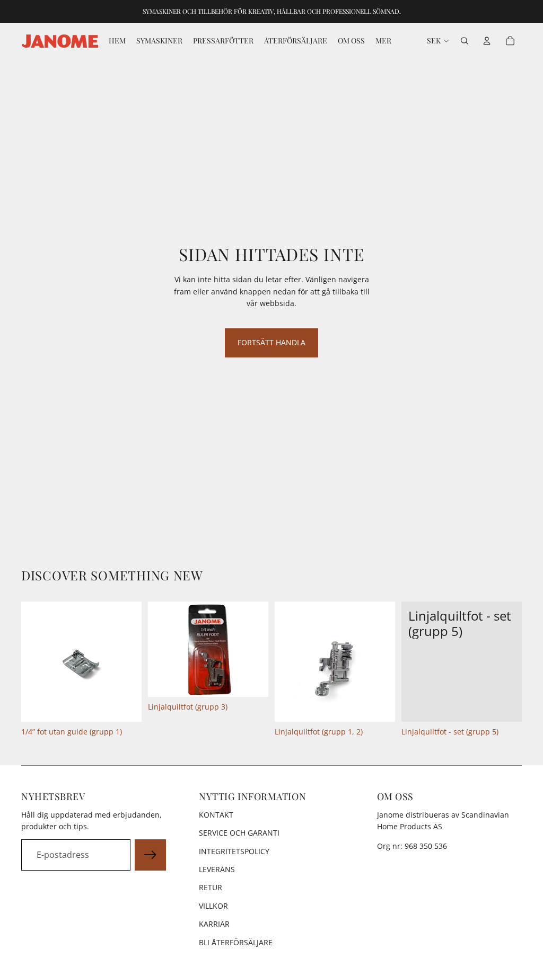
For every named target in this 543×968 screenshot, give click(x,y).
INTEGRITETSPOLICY (234, 851)
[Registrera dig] (151, 855)
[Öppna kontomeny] (486, 40)
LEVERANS (217, 869)
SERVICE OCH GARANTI (239, 833)
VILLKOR (213, 906)
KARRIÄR (214, 924)
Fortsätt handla (271, 342)
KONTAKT (216, 815)
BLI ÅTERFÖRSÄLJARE (236, 942)
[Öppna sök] (464, 40)
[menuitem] (383, 41)
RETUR (210, 887)
